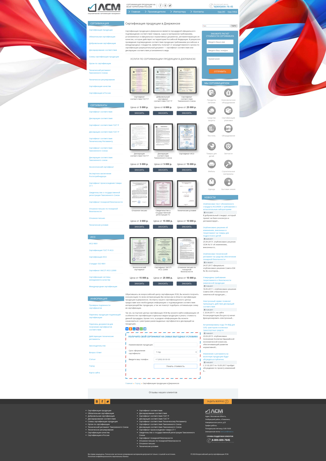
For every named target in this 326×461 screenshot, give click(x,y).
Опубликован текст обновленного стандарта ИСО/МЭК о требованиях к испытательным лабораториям (220, 207)
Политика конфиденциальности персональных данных (108, 456)
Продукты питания (211, 101)
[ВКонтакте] (126, 328)
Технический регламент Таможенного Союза (108, 427)
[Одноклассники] (130, 328)
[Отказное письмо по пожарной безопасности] (186, 250)
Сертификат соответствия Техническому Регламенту (162, 421)
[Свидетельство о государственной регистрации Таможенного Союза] (163, 193)
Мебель (211, 171)
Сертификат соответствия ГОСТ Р (104, 125)
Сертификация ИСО (98, 257)
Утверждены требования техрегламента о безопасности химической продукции (217, 280)
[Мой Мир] (134, 328)
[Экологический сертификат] (139, 250)
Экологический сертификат (101, 167)
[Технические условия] (186, 193)
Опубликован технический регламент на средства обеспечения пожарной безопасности (219, 257)
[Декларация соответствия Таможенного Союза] (163, 136)
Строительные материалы (228, 172)
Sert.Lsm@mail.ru (227, 432)
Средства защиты (211, 119)
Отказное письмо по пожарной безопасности (160, 441)
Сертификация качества (100, 86)
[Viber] (137, 328)
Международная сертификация (103, 286)
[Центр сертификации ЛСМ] (104, 9)
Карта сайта (94, 372)
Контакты (198, 11)
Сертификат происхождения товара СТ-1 (157, 429)
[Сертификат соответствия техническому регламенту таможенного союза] (186, 80)
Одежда (211, 189)
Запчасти (228, 153)
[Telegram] (144, 328)
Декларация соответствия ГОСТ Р (104, 132)
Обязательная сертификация (102, 36)
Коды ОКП (221, 12)
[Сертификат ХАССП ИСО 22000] (163, 250)
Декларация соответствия (100, 118)
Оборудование (228, 135)
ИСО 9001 (93, 243)
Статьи (92, 359)
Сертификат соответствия (100, 112)
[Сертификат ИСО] (186, 136)
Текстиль (212, 135)
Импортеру (179, 11)
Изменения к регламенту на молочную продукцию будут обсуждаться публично (216, 356)
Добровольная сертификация (102, 43)
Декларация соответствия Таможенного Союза (160, 427)
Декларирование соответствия (103, 50)
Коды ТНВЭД (232, 12)
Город (91, 366)
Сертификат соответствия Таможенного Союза (160, 424)
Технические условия (98, 225)
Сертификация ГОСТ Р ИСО (101, 250)
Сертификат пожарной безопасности (106, 202)
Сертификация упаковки (228, 119)
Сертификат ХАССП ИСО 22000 (102, 270)
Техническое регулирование (102, 79)
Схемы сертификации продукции (104, 56)
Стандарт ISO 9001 (97, 263)
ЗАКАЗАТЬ (139, 113)
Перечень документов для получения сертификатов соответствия (101, 327)
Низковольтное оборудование (228, 101)
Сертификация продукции (101, 30)
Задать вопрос (216, 401)
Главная (135, 11)
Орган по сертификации (100, 63)
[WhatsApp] (141, 328)
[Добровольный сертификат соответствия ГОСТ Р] (163, 80)
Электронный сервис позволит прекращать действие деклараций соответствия (218, 304)
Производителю (157, 11)
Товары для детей (211, 154)
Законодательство (97, 346)
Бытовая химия (228, 189)
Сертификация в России (100, 93)
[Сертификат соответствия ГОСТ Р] (139, 80)
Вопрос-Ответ (95, 352)
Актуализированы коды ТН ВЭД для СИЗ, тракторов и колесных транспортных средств (219, 327)
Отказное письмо (97, 218)
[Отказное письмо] (139, 193)
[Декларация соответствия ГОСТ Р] (139, 136)
